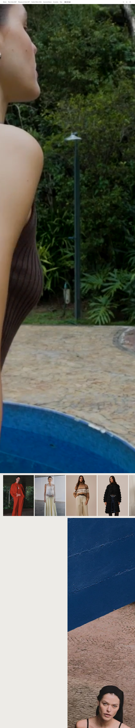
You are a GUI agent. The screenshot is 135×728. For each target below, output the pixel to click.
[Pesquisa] (123, 2)
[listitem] (61, 2)
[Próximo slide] (130, 495)
